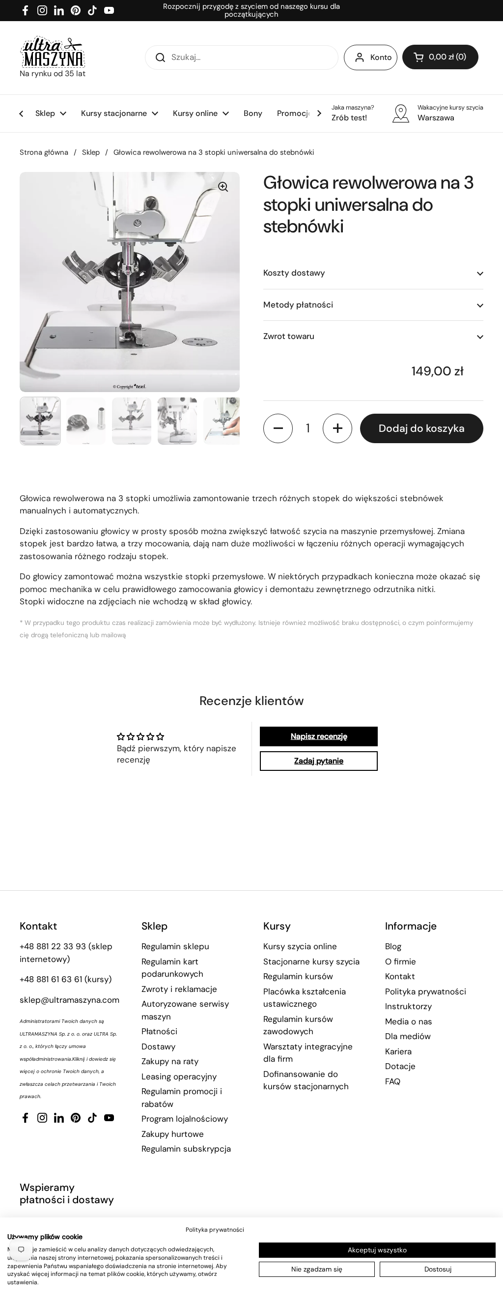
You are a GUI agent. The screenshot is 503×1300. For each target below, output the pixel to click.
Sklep (91, 152)
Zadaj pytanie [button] (318, 761)
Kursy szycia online (300, 946)
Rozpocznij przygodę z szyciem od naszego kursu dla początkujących (251, 10)
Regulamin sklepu (175, 946)
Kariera (398, 1051)
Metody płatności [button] (298, 304)
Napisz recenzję (319, 736)
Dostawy (158, 1046)
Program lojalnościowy (184, 1118)
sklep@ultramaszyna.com (69, 999)
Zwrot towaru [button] (288, 336)
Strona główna (44, 152)
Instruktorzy (408, 1006)
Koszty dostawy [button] (294, 272)
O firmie (400, 961)
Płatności (159, 1031)
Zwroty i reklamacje (179, 989)
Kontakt (400, 976)
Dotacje (400, 1066)
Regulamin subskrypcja (186, 1148)
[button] (440, 57)
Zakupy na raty (169, 1061)
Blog (393, 946)
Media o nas (408, 1021)
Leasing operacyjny (179, 1076)
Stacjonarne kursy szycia (311, 961)
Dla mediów (408, 1036)
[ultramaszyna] (52, 52)
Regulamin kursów (298, 976)
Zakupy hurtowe (172, 1134)
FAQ (392, 1081)
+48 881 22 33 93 (53, 946)
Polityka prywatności (425, 991)
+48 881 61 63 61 (51, 979)
